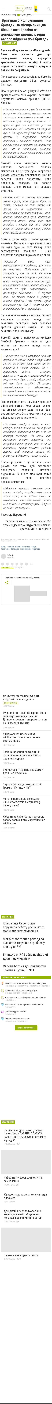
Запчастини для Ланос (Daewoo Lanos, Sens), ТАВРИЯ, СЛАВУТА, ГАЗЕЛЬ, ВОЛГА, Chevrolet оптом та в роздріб (25, 1135)
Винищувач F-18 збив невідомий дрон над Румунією (23, 771)
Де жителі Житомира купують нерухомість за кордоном (21, 697)
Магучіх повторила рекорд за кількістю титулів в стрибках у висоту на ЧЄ (21, 802)
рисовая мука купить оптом (21, 1255)
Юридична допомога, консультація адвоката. (25, 1196)
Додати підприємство (26, 1028)
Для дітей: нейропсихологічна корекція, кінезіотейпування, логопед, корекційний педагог (22, 1214)
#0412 (3, 547)
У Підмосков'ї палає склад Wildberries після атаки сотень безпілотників (21, 737)
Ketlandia (10, 555)
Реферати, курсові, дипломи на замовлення (23, 1179)
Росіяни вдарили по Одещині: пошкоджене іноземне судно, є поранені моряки (22, 755)
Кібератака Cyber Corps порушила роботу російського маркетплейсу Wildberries (24, 820)
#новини (10, 547)
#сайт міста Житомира (10, 549)
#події (33, 547)
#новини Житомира (22, 547)
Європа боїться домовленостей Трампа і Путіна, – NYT (22, 786)
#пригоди (36, 549)
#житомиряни (25, 549)
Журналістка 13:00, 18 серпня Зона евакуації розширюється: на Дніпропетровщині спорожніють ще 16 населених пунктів (25, 718)
